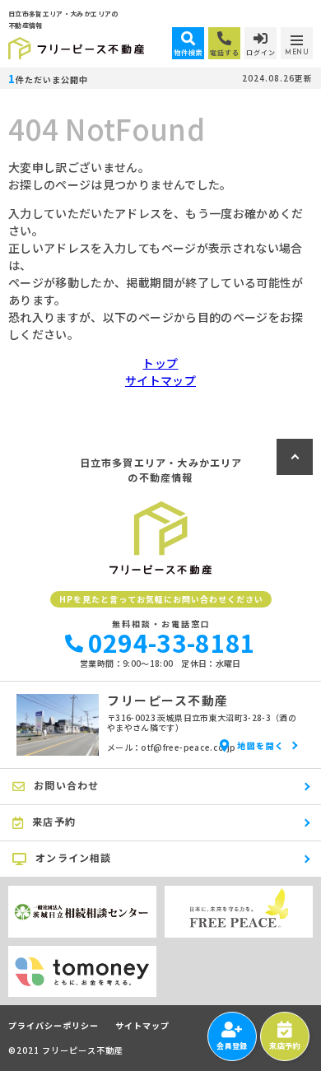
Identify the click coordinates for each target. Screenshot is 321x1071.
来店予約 (284, 1046)
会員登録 (231, 1046)
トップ (160, 363)
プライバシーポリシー (53, 1026)
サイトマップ (160, 380)
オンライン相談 (73, 857)
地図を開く (261, 745)
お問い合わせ (66, 785)
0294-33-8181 (172, 642)
